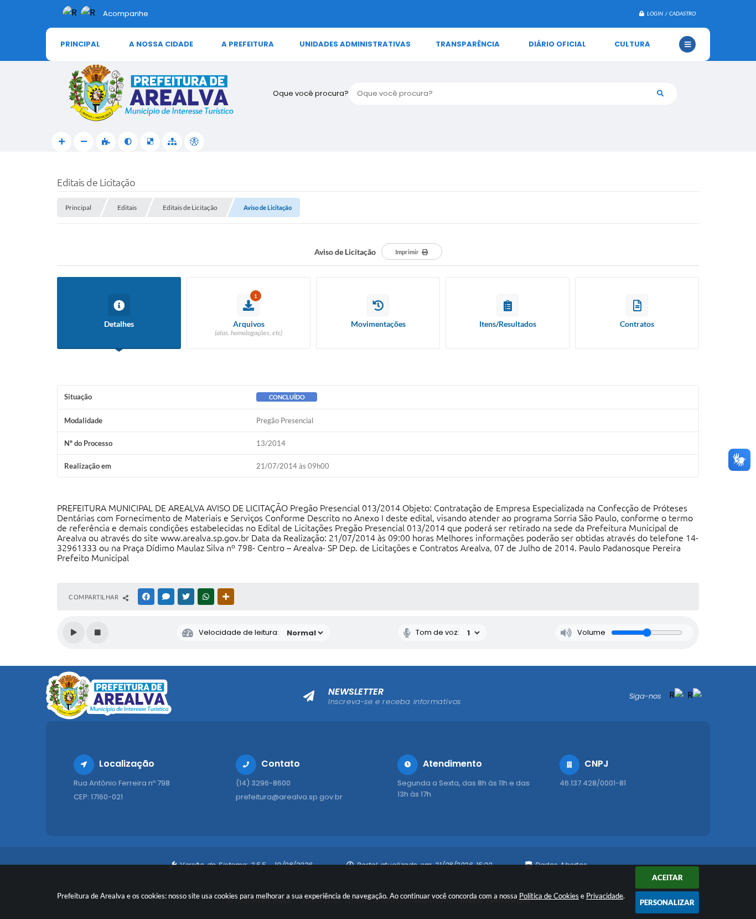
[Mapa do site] (172, 142)
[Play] (74, 633)
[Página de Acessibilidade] (194, 142)
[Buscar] (660, 94)
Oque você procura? (311, 93)
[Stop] (97, 633)
